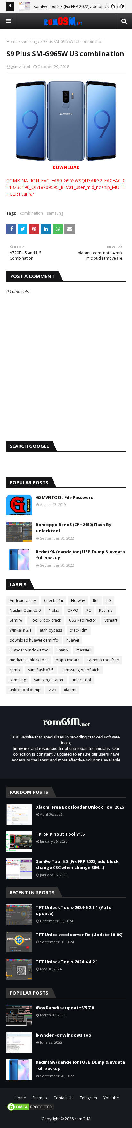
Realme (105, 610)
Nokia (54, 610)
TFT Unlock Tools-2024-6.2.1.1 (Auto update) (73, 910)
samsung (29, 41)
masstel (83, 650)
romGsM (82, 1119)
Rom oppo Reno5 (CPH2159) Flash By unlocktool (73, 528)
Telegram (88, 1097)
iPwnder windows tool (30, 650)
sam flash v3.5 (41, 670)
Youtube (111, 1097)
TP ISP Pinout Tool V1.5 (60, 834)
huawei (72, 640)
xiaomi (70, 689)
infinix (63, 650)
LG (108, 600)
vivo (52, 689)
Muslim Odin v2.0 (25, 610)
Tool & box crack (45, 620)
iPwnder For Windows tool (64, 1035)
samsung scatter (49, 679)
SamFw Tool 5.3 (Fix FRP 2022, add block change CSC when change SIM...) (77, 864)
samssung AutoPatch (80, 670)
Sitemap (39, 1097)
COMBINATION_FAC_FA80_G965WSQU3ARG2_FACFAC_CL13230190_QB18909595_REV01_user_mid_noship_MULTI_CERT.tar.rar (66, 187)
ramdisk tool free (103, 660)
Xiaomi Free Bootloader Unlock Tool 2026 (80, 807)
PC (88, 610)
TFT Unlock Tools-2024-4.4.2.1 (67, 962)
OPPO (72, 610)
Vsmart (110, 620)
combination (31, 213)
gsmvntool (20, 66)
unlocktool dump (25, 689)
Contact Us (63, 1097)
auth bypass (51, 630)
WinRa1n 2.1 (21, 630)
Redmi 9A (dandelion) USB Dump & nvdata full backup (80, 555)
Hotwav (78, 600)
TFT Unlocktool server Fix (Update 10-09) (79, 934)
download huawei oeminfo (34, 640)
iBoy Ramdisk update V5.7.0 (65, 1008)
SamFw (16, 620)
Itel (95, 600)
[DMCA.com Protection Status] (30, 1110)
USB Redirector (82, 620)
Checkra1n (53, 600)
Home (12, 41)
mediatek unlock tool (29, 660)
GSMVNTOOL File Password (65, 497)
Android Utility (23, 600)
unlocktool (81, 679)
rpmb (15, 670)
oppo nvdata (67, 660)
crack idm (78, 630)
